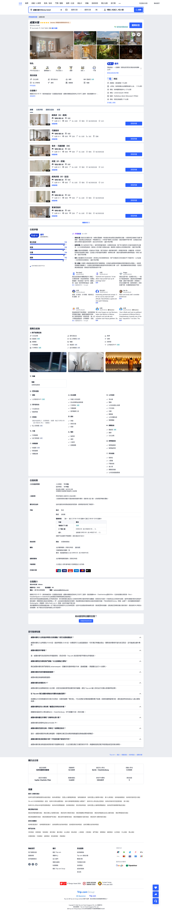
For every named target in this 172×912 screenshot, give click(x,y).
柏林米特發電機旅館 (58, 805)
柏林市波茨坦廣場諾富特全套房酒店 (39, 797)
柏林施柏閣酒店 (120, 797)
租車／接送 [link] (48, 3)
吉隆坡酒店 (31, 836)
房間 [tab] (31, 110)
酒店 (118, 755)
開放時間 (35, 412)
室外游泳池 (73, 336)
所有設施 (32, 85)
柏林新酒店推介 (33, 824)
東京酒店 (52, 832)
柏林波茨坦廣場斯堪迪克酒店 (116, 805)
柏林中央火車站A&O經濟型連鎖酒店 (39, 805)
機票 (26, 3)
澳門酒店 (95, 832)
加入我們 (55, 859)
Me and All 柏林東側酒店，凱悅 (38, 801)
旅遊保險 (95, 3)
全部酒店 (80, 865)
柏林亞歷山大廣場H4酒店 (95, 797)
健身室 (34, 339)
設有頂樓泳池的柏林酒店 (91, 824)
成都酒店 (47, 836)
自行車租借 (73, 347)
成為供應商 (80, 868)
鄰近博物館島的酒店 (122, 813)
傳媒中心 (55, 855)
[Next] (141, 361)
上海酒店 (81, 832)
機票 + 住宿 (70, 3)
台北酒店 (67, 832)
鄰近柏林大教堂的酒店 (68, 813)
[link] (143, 3)
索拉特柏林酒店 (81, 805)
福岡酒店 (110, 832)
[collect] (156, 888)
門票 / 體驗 (59, 3)
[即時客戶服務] (156, 901)
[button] (120, 3)
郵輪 (86, 3)
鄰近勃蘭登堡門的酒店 (49, 817)
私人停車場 (73, 339)
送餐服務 (73, 445)
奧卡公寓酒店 (109, 797)
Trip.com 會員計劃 (82, 855)
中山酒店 (124, 832)
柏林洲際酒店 (56, 797)
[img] (51, 45)
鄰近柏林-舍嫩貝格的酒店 (98, 817)
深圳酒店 (31, 832)
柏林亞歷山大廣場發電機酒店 (96, 805)
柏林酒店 (132, 755)
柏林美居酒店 (70, 805)
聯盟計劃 (80, 859)
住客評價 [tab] (39, 110)
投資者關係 (80, 852)
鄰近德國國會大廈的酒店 (81, 817)
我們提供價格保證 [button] (122, 27)
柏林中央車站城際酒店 (56, 801)
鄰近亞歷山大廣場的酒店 (51, 813)
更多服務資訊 (32, 859)
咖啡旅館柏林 (82, 797)
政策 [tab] (58, 110)
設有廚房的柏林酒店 (75, 824)
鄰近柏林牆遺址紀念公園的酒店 (104, 813)
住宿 (20, 3)
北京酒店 (117, 832)
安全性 (79, 872)
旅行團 (113, 3)
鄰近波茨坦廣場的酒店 (65, 817)
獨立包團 (104, 3)
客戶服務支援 (32, 852)
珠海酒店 (45, 832)
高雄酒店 (62, 836)
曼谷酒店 (74, 832)
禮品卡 (79, 3)
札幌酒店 (39, 836)
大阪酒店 (88, 832)
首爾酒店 (103, 832)
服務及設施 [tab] (50, 110)
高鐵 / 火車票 (36, 3)
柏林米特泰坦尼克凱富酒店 (113, 801)
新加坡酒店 (54, 836)
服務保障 (31, 855)
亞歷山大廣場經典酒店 (69, 797)
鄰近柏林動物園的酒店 (35, 813)
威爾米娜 (34, 22)
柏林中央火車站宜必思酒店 (95, 801)
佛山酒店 (131, 832)
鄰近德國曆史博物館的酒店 (84, 813)
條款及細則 (56, 862)
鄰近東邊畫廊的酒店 (34, 817)
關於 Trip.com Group (59, 868)
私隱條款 (55, 865)
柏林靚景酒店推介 (45, 824)
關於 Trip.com (57, 852)
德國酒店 (124, 755)
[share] (156, 894)
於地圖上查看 (111, 102)
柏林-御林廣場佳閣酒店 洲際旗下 (75, 801)
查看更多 (32, 96)
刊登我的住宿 (81, 862)
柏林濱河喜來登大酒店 (133, 797)
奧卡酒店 (126, 801)
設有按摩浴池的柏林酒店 (60, 824)
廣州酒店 (60, 832)
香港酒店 (38, 832)
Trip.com (112, 755)
